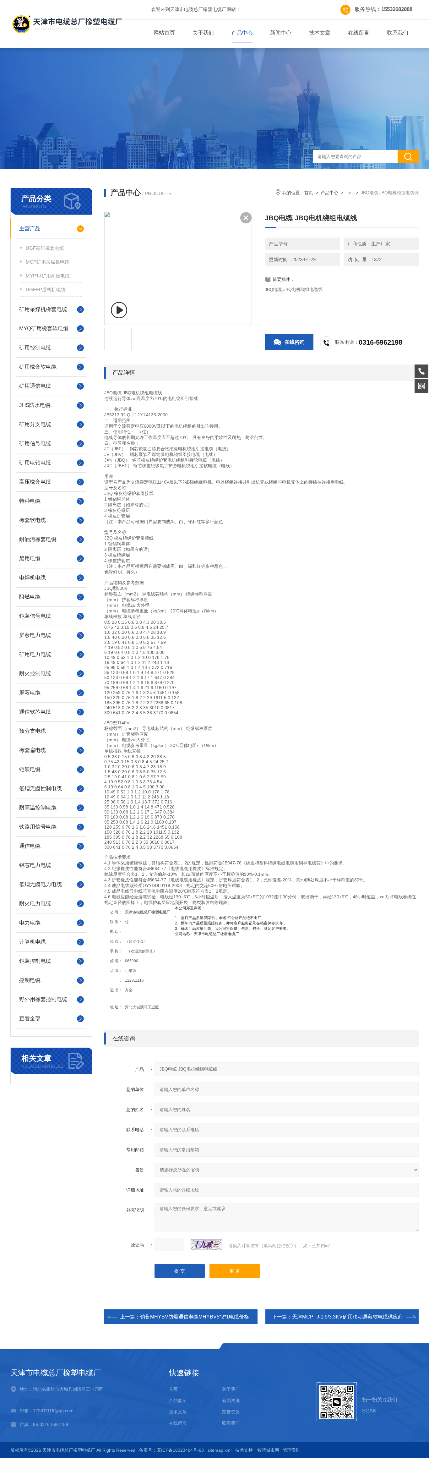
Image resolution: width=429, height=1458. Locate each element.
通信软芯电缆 (35, 712)
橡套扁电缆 (32, 750)
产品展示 (178, 1400)
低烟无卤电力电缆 (40, 884)
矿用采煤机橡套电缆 (43, 309)
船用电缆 (30, 559)
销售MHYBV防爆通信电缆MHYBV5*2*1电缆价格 (194, 1316)
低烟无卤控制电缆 (40, 789)
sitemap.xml (219, 1450)
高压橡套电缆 (35, 482)
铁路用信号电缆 (38, 827)
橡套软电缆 (32, 520)
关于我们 (203, 33)
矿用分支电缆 (35, 424)
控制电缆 (30, 980)
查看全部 (30, 1019)
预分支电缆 (32, 731)
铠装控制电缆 (35, 961)
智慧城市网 (268, 1450)
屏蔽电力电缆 (35, 635)
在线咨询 (295, 342)
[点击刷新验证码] (206, 1244)
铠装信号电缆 (35, 616)
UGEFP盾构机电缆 (46, 289)
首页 (308, 192)
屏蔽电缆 (30, 693)
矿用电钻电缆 (35, 463)
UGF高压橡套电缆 (45, 248)
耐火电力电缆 (35, 904)
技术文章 (319, 33)
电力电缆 (30, 923)
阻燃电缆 (30, 597)
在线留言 (358, 33)
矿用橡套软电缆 (38, 367)
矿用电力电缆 (35, 654)
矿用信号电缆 (35, 444)
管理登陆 (292, 1450)
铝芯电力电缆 (35, 865)
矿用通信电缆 (35, 386)
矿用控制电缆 (35, 348)
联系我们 (397, 33)
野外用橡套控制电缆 (43, 999)
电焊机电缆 (32, 578)
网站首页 (164, 33)
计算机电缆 (32, 942)
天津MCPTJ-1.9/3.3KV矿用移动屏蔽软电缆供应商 (347, 1316)
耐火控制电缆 (35, 674)
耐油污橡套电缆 (38, 539)
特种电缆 (30, 501)
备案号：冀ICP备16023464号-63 (171, 1450)
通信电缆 (30, 846)
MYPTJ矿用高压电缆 (48, 275)
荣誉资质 (231, 1411)
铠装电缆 (30, 769)
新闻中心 (280, 33)
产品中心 (242, 33)
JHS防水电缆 (35, 405)
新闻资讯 (231, 1400)
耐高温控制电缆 (38, 808)
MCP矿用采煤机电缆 (47, 262)
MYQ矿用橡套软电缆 (43, 329)
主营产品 (30, 229)
